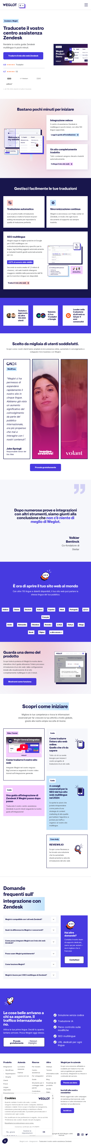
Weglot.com (24, 1141)
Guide (34, 1079)
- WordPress (8, 1070)
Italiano (5, 610)
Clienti (5, 1080)
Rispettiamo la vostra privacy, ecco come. (19, 1123)
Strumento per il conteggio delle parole (38, 1085)
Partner (20, 1073)
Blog (48, 1079)
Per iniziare (36, 1067)
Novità (48, 1089)
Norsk (31, 632)
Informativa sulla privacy (52, 1075)
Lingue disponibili (7, 1088)
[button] (5, 1141)
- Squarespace (9, 1074)
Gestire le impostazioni (27, 1132)
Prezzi (5, 1084)
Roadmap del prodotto (51, 1084)
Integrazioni (7, 1067)
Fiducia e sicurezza (50, 1097)
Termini (49, 1070)
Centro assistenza (36, 1071)
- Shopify (7, 1077)
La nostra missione (21, 1068)
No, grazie (10, 1132)
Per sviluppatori (37, 1076)
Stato (48, 1092)
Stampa (49, 1067)
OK (44, 1132)
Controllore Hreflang (36, 1092)
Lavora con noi (23, 1076)
